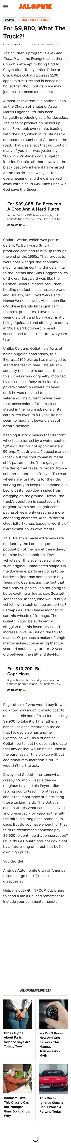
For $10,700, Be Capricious (24, 671)
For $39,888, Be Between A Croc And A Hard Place (34, 206)
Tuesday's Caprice (18, 582)
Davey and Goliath (18, 775)
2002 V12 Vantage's (19, 156)
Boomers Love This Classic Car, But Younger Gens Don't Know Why (17, 1107)
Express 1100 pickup (20, 359)
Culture (9, 20)
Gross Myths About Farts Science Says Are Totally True (17, 1039)
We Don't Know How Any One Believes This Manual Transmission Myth (51, 1044)
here (30, 876)
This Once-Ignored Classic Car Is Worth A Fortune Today (51, 1104)
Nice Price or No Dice (35, 20)
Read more (14, 225)
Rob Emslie (14, 44)
